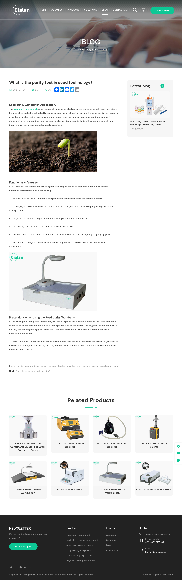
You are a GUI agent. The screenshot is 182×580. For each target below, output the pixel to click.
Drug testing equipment (78, 550)
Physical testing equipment (80, 560)
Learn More (36, 442)
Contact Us (112, 550)
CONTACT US (120, 9)
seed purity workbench (26, 108)
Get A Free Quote (23, 546)
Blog (105, 9)
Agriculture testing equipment (82, 540)
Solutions (90, 9)
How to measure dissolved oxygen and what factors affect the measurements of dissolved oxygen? (67, 365)
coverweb (168, 574)
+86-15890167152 (154, 542)
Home (80, 49)
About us (57, 9)
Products (73, 9)
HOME (43, 9)
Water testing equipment (79, 555)
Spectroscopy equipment (79, 545)
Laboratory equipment (78, 534)
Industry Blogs (101, 49)
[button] (162, 86)
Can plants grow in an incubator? (33, 371)
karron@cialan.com (155, 551)
